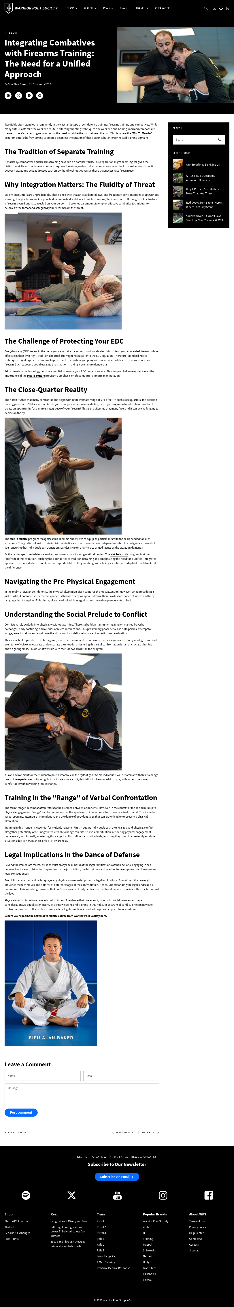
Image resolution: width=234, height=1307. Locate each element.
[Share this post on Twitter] (18, 95)
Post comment (21, 1112)
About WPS (197, 1214)
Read (54, 1214)
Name (11, 1075)
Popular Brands (155, 1214)
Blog (13, 33)
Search (180, 139)
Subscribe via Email (115, 1176)
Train (101, 1214)
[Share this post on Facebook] (29, 95)
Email (89, 1075)
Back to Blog (17, 1132)
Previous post (125, 1132)
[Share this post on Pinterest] (39, 95)
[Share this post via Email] (8, 95)
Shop (9, 1214)
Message (13, 1088)
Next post (149, 1132)
